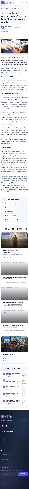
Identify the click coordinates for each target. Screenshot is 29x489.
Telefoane (13, 8)
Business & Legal (7, 446)
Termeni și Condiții (5, 462)
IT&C (7, 8)
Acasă (2, 8)
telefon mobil (10, 207)
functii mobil (10, 219)
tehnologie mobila (12, 204)
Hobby (4, 441)
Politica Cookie (4, 459)
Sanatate (5, 443)
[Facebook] (2, 426)
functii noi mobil (11, 215)
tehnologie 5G (11, 211)
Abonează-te (23, 474)
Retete (4, 437)
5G (19, 219)
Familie (4, 435)
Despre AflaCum (5, 454)
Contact (3, 457)
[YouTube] (6, 426)
